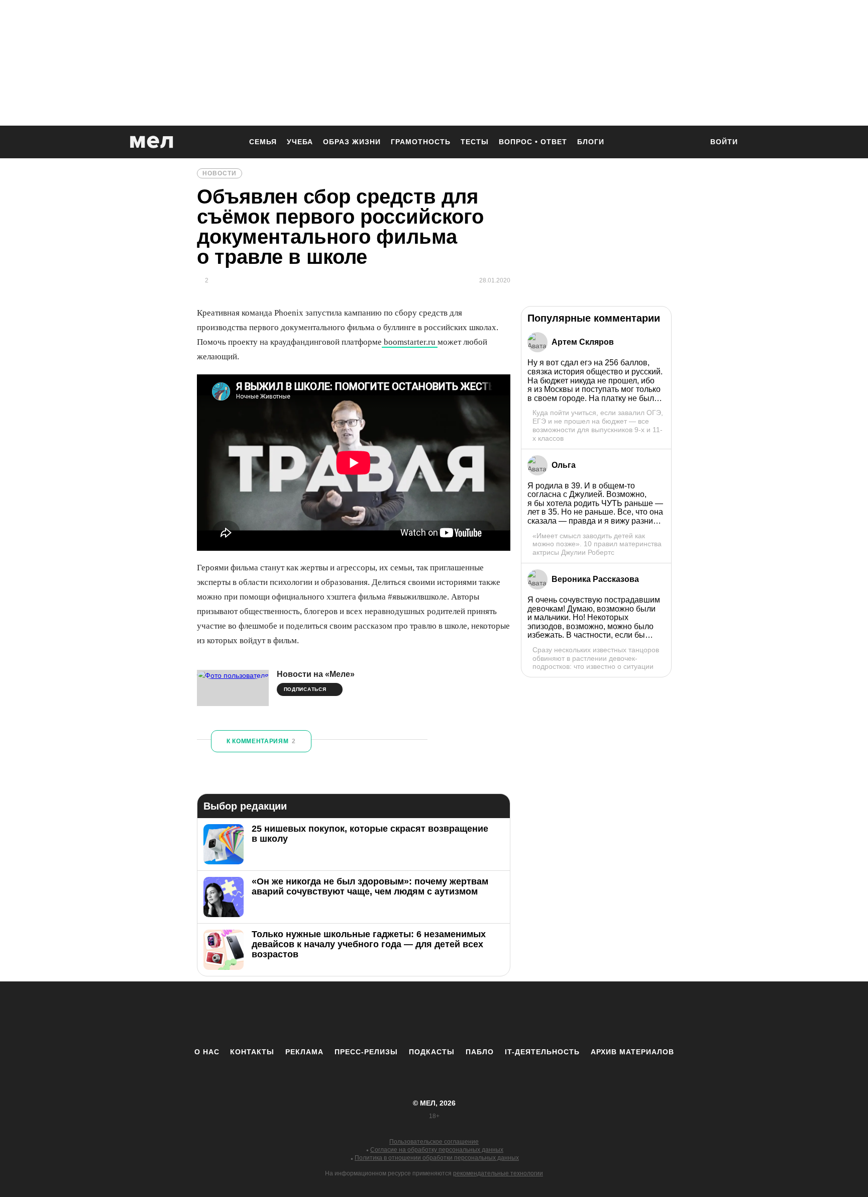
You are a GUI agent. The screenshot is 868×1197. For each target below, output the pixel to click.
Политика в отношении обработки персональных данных (437, 1157)
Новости (219, 173)
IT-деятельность (542, 1052)
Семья (263, 142)
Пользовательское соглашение (434, 1141)
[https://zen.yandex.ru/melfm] (378, 1014)
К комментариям (261, 741)
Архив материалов (632, 1052)
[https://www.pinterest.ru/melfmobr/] (461, 1014)
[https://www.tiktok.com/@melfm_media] (434, 1014)
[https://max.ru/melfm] (516, 1014)
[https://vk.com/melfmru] (406, 1014)
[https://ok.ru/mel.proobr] (489, 1014)
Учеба (300, 142)
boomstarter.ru (410, 342)
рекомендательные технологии (498, 1173)
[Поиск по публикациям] (690, 143)
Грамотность (421, 142)
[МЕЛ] (151, 142)
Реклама (304, 1052)
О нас (207, 1052)
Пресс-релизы (366, 1052)
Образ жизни (352, 142)
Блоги (590, 142)
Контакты (252, 1052)
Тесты (475, 142)
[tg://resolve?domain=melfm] (351, 1014)
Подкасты (432, 1052)
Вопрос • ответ (533, 142)
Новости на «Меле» (316, 674)
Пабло (480, 1052)
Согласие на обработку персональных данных (436, 1149)
